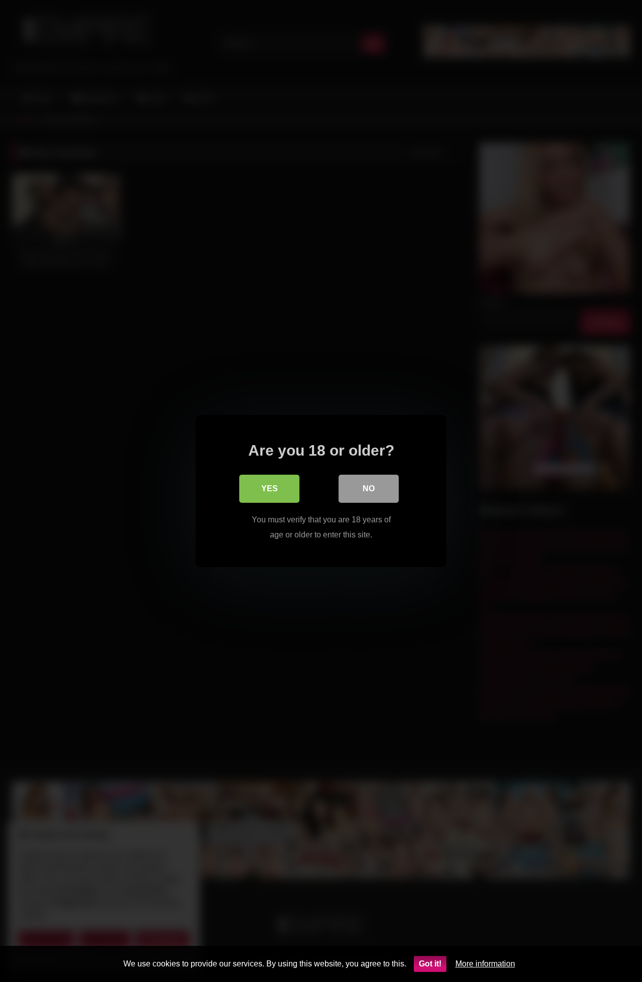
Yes (269, 488)
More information (485, 963)
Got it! (430, 963)
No (369, 488)
